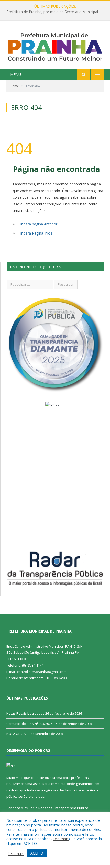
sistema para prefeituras (69, 777)
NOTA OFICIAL (16, 733)
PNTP (28, 808)
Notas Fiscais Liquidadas (25, 713)
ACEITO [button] (36, 853)
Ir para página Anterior (38, 223)
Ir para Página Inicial (36, 233)
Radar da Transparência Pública (63, 808)
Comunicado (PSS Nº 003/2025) (29, 723)
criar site (37, 777)
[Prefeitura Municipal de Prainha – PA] (55, 45)
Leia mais (61, 838)
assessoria (41, 783)
